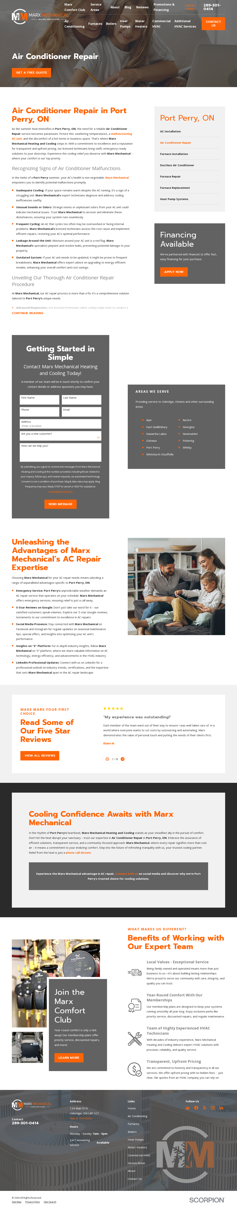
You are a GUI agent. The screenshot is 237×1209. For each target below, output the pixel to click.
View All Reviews (40, 755)
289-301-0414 (212, 7)
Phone (25, 409)
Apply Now (173, 272)
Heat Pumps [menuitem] (125, 23)
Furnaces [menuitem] (95, 23)
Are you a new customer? (36, 433)
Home (132, 1108)
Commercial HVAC (139, 1155)
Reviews (142, 7)
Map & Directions (81, 1118)
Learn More (69, 1057)
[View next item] (123, 759)
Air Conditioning (137, 1116)
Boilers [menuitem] (111, 23)
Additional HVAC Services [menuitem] (185, 23)
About (115, 7)
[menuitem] (190, 131)
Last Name (69, 397)
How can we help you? (34, 445)
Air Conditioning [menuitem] (74, 23)
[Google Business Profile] (188, 1108)
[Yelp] (204, 1108)
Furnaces (133, 1124)
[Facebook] (196, 1108)
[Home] (40, 16)
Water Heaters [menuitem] (141, 23)
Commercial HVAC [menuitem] (161, 23)
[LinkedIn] (221, 1108)
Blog (128, 7)
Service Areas (136, 1163)
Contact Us (213, 23)
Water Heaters (137, 1147)
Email (66, 409)
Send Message (60, 504)
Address (26, 421)
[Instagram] (213, 1108)
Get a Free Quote (31, 72)
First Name (28, 397)
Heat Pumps (136, 1139)
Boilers (132, 1132)
